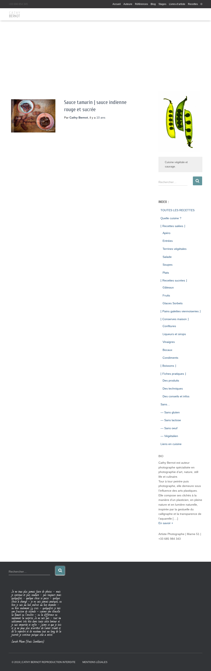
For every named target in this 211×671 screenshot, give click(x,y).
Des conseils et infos (176, 396)
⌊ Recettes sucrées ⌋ (174, 280)
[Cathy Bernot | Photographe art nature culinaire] (15, 14)
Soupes (167, 264)
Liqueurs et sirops (174, 334)
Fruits (166, 295)
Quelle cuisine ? (171, 218)
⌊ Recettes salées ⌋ (173, 226)
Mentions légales (94, 662)
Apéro (166, 233)
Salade (167, 256)
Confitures (169, 326)
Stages (162, 4)
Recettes (193, 4)
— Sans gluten (170, 412)
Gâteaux (168, 287)
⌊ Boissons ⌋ (168, 365)
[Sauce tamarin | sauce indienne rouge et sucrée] (33, 116)
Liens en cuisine (171, 444)
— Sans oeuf (169, 428)
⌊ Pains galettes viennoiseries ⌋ (180, 311)
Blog (153, 4)
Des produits (171, 380)
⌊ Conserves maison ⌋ (175, 319)
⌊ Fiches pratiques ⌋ (173, 373)
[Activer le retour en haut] (203, 663)
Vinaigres (169, 342)
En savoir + (165, 523)
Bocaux (167, 350)
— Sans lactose (171, 420)
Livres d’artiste (177, 4)
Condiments (170, 357)
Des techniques (173, 388)
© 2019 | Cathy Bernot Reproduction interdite (43, 662)
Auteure (127, 4)
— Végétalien (169, 436)
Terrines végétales (174, 248)
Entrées (168, 240)
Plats (166, 272)
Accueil (117, 4)
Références (141, 4)
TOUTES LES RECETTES (178, 210)
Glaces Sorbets (173, 303)
